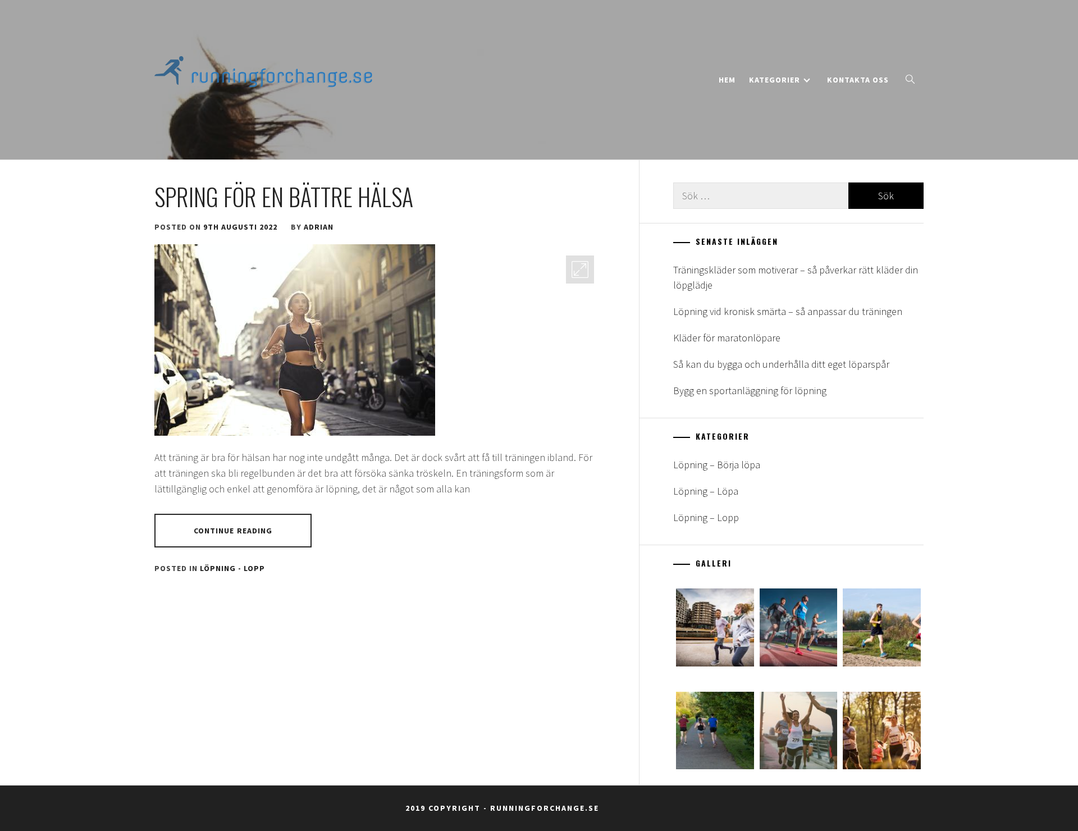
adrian (319, 227)
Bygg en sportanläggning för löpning (749, 390)
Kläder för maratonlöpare (726, 337)
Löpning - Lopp (232, 568)
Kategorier (774, 80)
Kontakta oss (858, 80)
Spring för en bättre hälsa (283, 196)
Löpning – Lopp (706, 517)
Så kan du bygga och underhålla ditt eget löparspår (781, 364)
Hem (727, 80)
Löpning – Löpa (705, 491)
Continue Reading (233, 531)
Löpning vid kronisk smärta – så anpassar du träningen (787, 311)
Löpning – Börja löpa (716, 464)
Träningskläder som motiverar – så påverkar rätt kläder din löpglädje (795, 277)
